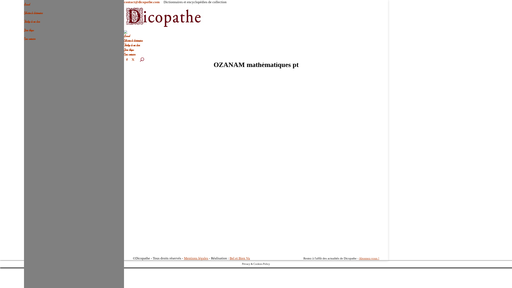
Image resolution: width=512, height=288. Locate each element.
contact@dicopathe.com (142, 2)
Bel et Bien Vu (240, 258)
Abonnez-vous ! (369, 258)
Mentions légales (196, 258)
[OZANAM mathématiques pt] (256, 164)
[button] (26, 2)
